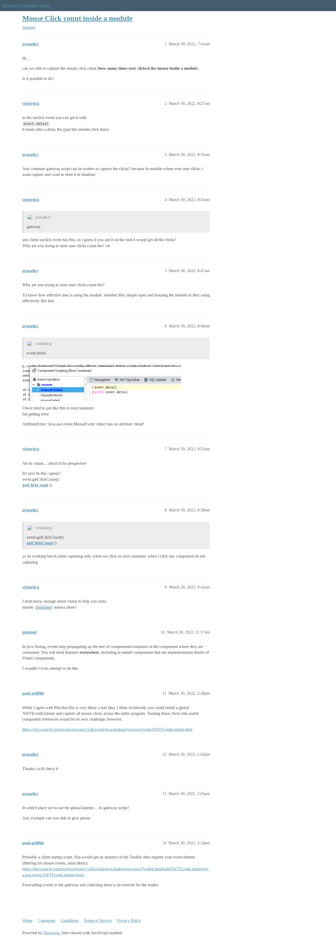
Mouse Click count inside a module (77, 18)
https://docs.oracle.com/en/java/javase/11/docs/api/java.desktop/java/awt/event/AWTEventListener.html (107, 729)
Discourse (51, 933)
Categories (46, 920)
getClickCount (35, 485)
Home (27, 920)
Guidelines (69, 920)
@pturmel (44, 607)
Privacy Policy (129, 920)
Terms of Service (98, 920)
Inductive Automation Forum (27, 5)
